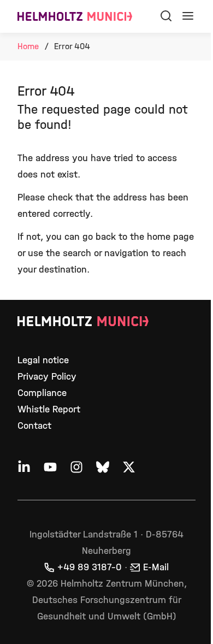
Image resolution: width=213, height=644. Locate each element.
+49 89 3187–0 (89, 567)
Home (28, 46)
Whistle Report (48, 409)
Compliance (42, 393)
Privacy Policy (46, 376)
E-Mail (156, 567)
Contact (34, 426)
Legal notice (43, 360)
